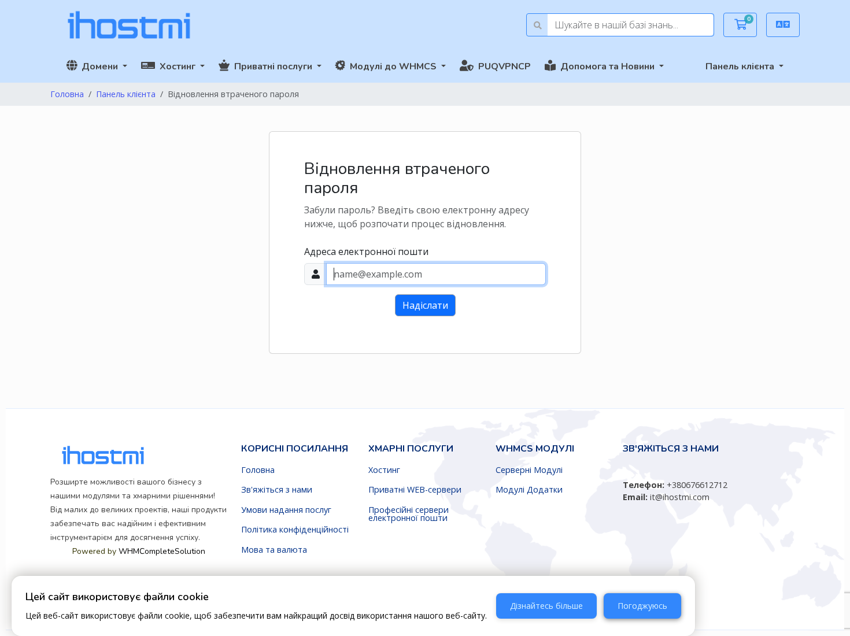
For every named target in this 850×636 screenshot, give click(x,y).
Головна (67, 93)
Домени (98, 66)
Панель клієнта (741, 66)
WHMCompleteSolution (452, 374)
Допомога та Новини (606, 66)
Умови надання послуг (286, 510)
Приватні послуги (272, 66)
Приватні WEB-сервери (414, 490)
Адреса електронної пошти (366, 251)
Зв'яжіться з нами (276, 490)
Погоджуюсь (642, 605)
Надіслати (425, 305)
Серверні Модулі (529, 470)
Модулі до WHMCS (392, 66)
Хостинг (176, 66)
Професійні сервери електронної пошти (408, 514)
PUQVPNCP (502, 66)
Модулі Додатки (529, 490)
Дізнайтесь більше (546, 605)
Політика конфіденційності (295, 530)
